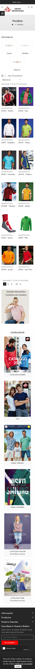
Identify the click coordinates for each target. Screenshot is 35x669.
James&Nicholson (7, 108)
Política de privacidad (23, 664)
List (5, 76)
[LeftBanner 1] (15, 307)
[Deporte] (17, 62)
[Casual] (9, 45)
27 (17, 284)
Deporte (17, 70)
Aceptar (18, 666)
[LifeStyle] (25, 45)
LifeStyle (25, 53)
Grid (2, 76)
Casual (9, 53)
